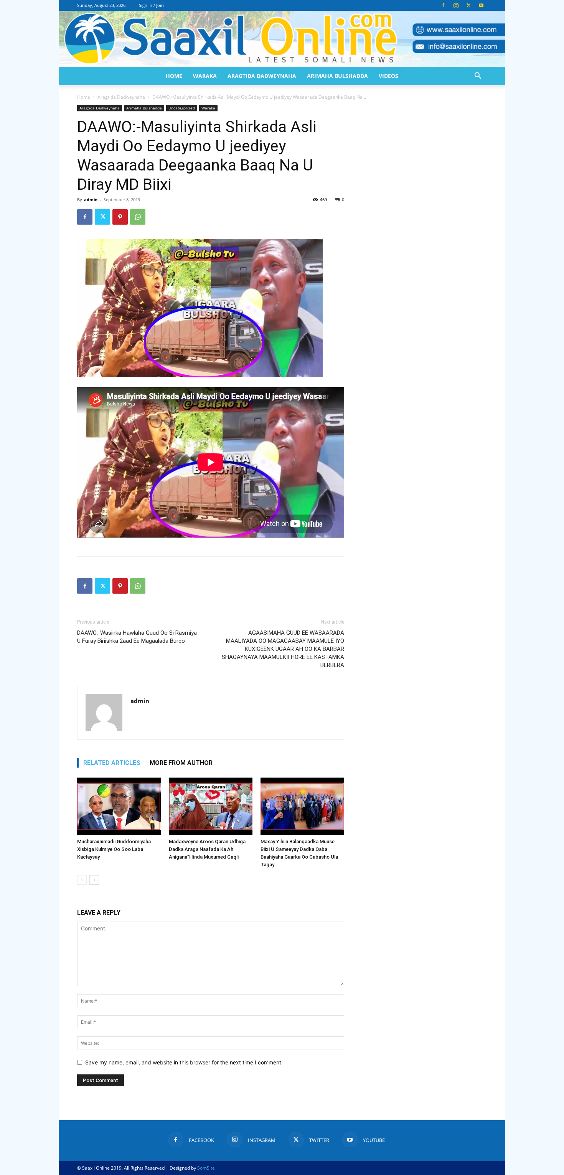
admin (90, 199)
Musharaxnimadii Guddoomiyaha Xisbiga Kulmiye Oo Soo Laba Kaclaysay (114, 849)
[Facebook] (443, 5)
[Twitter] (468, 5)
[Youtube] (481, 5)
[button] (477, 76)
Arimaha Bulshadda (337, 75)
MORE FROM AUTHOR (181, 762)
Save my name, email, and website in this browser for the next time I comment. (184, 1062)
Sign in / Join (151, 5)
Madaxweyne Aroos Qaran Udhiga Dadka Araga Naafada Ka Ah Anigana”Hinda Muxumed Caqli (207, 849)
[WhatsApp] (137, 217)
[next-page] (94, 880)
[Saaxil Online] (282, 39)
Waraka (205, 75)
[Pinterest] (120, 217)
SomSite (206, 1168)
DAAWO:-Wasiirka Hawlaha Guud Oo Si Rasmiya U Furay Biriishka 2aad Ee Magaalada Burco (137, 636)
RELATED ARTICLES (111, 762)
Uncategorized (181, 108)
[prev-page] (82, 880)
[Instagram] (456, 5)
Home (174, 75)
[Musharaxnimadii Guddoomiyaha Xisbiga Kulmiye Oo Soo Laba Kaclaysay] (119, 806)
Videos (388, 75)
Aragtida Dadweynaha (262, 75)
